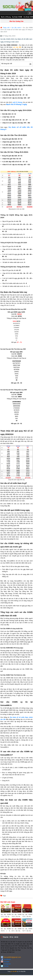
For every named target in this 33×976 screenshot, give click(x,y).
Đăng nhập (28, 9)
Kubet (2, 974)
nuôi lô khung (17, 102)
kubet (6, 974)
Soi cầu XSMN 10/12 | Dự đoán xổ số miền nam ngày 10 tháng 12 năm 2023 (6, 930)
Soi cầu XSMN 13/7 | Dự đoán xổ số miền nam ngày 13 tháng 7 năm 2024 (27, 930)
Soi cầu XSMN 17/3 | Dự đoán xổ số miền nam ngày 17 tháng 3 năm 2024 (27, 916)
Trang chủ (5, 27)
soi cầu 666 (14, 971)
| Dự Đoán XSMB (17, 17)
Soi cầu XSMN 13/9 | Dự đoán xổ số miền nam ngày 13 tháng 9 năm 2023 (16, 916)
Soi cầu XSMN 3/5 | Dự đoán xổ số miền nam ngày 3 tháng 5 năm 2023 (16, 930)
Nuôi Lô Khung (6, 17)
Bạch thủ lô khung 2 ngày (16, 104)
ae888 (10, 974)
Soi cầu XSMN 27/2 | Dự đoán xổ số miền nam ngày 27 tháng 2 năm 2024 (6, 916)
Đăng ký (21, 9)
